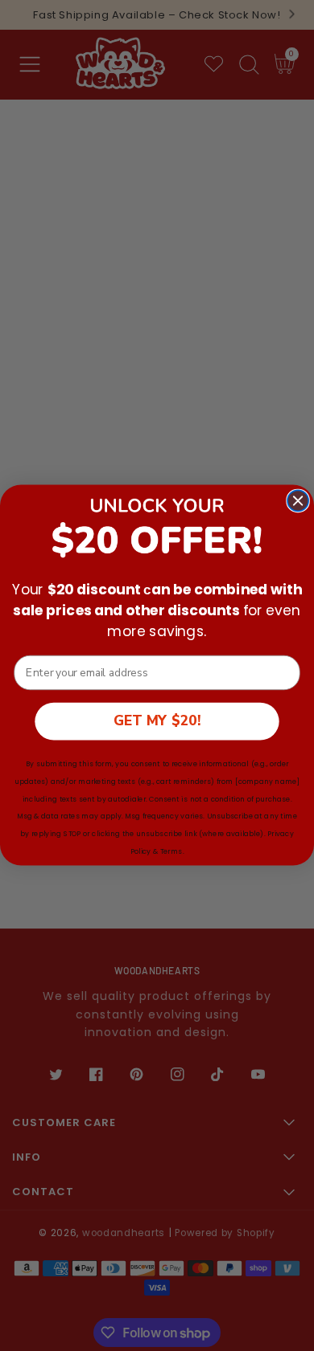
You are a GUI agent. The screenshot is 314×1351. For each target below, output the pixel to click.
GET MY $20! (157, 721)
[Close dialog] (297, 501)
